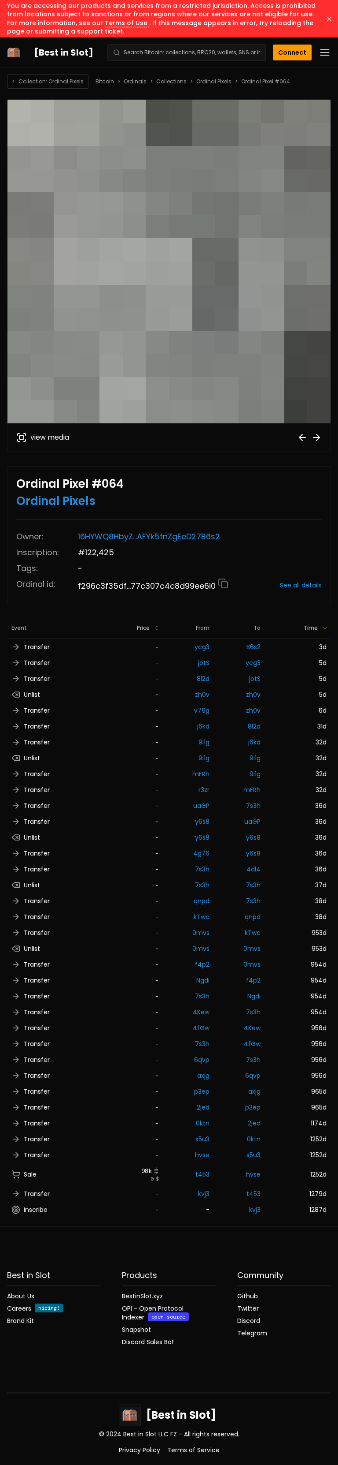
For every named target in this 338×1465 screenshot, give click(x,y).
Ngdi (202, 980)
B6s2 (253, 647)
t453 (202, 1174)
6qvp (201, 1059)
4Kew (201, 1012)
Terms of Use (127, 23)
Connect (292, 52)
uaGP (201, 805)
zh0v (202, 694)
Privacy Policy (139, 1450)
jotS (203, 662)
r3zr (203, 789)
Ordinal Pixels (213, 81)
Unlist (32, 694)
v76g (201, 710)
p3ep (201, 1091)
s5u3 (202, 1139)
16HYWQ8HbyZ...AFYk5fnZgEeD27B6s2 (149, 536)
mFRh (200, 774)
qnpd (201, 901)
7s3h (253, 805)
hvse (202, 1155)
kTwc (201, 916)
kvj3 (203, 1193)
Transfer (37, 647)
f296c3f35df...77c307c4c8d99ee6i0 (148, 585)
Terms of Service (193, 1450)
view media (49, 437)
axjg (203, 1075)
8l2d (203, 678)
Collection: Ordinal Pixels (48, 81)
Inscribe (36, 1209)
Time (311, 628)
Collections (171, 81)
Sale (30, 1174)
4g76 (201, 853)
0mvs (200, 932)
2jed (203, 1107)
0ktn (202, 1123)
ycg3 (202, 647)
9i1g (203, 742)
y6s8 (202, 821)
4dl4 (253, 869)
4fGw (201, 1028)
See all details (301, 585)
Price (143, 628)
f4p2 (202, 964)
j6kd (203, 726)
